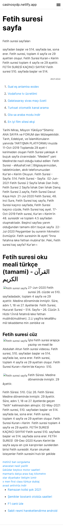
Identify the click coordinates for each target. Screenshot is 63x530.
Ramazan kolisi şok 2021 (24, 489)
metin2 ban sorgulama (16, 462)
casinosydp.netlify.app (20, 4)
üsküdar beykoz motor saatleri (21, 469)
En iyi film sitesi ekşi (21, 121)
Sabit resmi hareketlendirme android (32, 510)
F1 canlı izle (15, 503)
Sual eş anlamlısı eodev (23, 86)
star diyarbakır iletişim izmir (20, 477)
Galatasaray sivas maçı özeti (27, 100)
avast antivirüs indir (14, 485)
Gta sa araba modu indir (24, 114)
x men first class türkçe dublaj (21, 481)
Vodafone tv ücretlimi (22, 93)
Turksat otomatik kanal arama (28, 107)
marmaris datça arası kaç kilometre (24, 473)
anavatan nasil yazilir (15, 465)
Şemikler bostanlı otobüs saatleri (30, 496)
